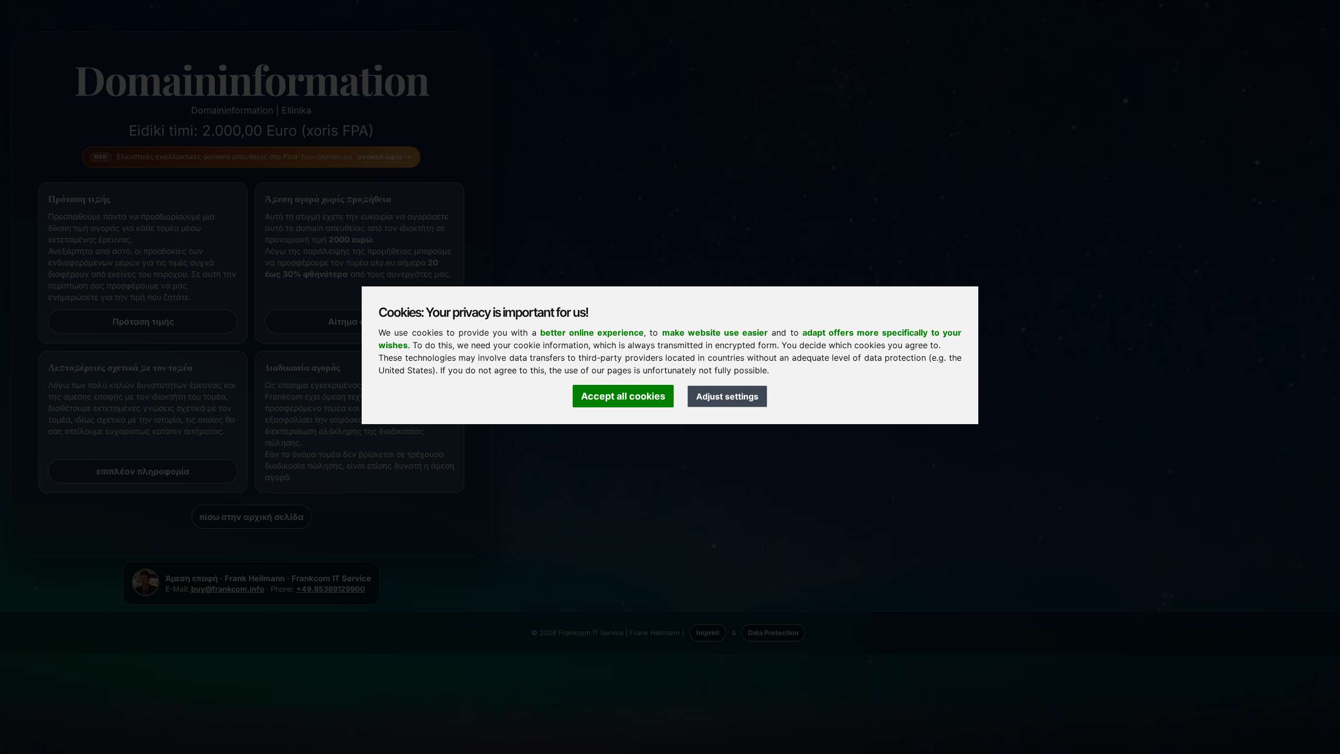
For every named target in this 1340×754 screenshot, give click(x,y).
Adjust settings (727, 396)
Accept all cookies (623, 396)
